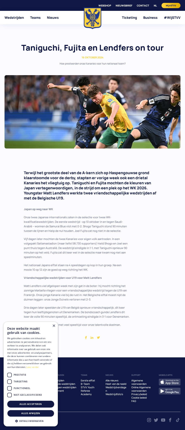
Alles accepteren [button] (31, 404)
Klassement (57, 390)
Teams (35, 17)
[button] (30, 421)
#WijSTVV (172, 17)
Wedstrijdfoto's (114, 394)
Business (150, 17)
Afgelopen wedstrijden (63, 387)
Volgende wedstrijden (62, 384)
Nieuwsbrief (124, 5)
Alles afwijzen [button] (30, 413)
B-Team (85, 384)
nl (155, 5)
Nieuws (53, 17)
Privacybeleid (139, 394)
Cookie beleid (139, 397)
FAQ (133, 401)
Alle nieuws (112, 380)
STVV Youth (87, 387)
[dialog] (31, 374)
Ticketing (129, 17)
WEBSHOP (104, 5)
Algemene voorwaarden (139, 382)
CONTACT (143, 5)
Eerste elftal (88, 380)
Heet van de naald (116, 384)
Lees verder (32, 367)
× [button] (53, 325)
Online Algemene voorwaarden (141, 389)
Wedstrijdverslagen (116, 389)
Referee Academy (86, 392)
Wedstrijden (14, 17)
